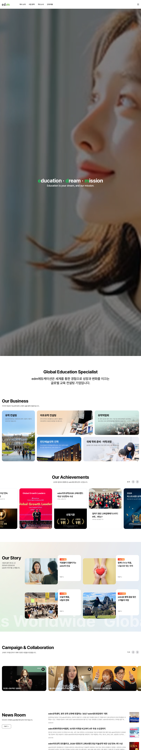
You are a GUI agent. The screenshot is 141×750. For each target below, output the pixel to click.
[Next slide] (137, 481)
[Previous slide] (133, 481)
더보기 (5, 726)
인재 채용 (50, 4)
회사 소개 (22, 4)
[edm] (5, 4)
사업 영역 (32, 4)
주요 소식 (41, 4)
